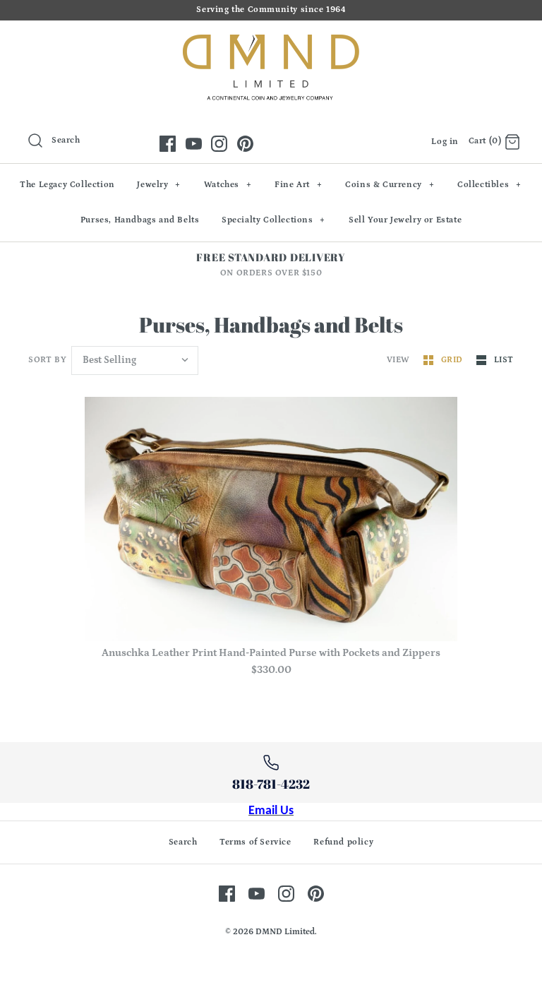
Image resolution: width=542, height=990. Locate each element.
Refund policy (343, 842)
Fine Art (298, 184)
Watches (228, 184)
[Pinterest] (245, 144)
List (504, 359)
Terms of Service (255, 842)
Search (183, 842)
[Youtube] (194, 144)
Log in (445, 141)
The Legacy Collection (67, 184)
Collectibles (489, 184)
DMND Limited (285, 931)
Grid (453, 359)
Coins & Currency (389, 184)
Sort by (47, 359)
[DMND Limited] (271, 43)
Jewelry (159, 184)
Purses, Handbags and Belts (140, 220)
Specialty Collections (273, 220)
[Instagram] (219, 144)
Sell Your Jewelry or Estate (405, 220)
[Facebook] (167, 144)
